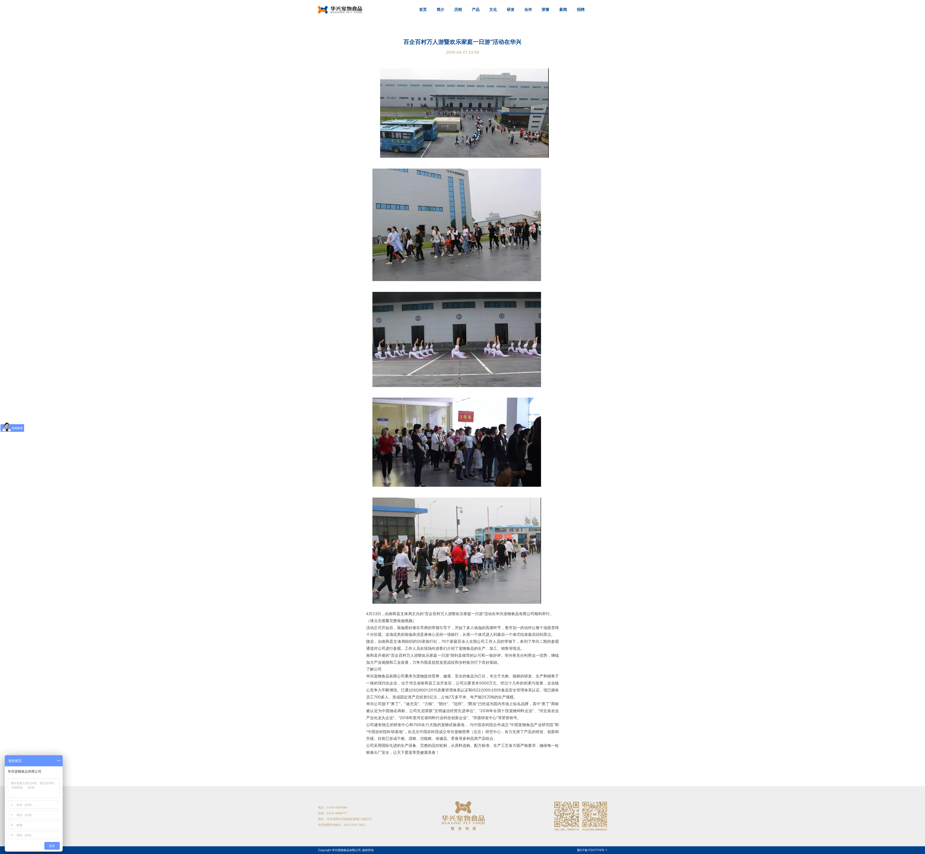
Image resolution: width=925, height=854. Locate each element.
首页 (423, 9)
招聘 (581, 9)
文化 (493, 9)
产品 (476, 9)
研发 (511, 9)
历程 (458, 9)
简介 (440, 9)
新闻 (563, 9)
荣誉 (545, 9)
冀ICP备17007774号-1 (592, 850)
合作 (528, 9)
